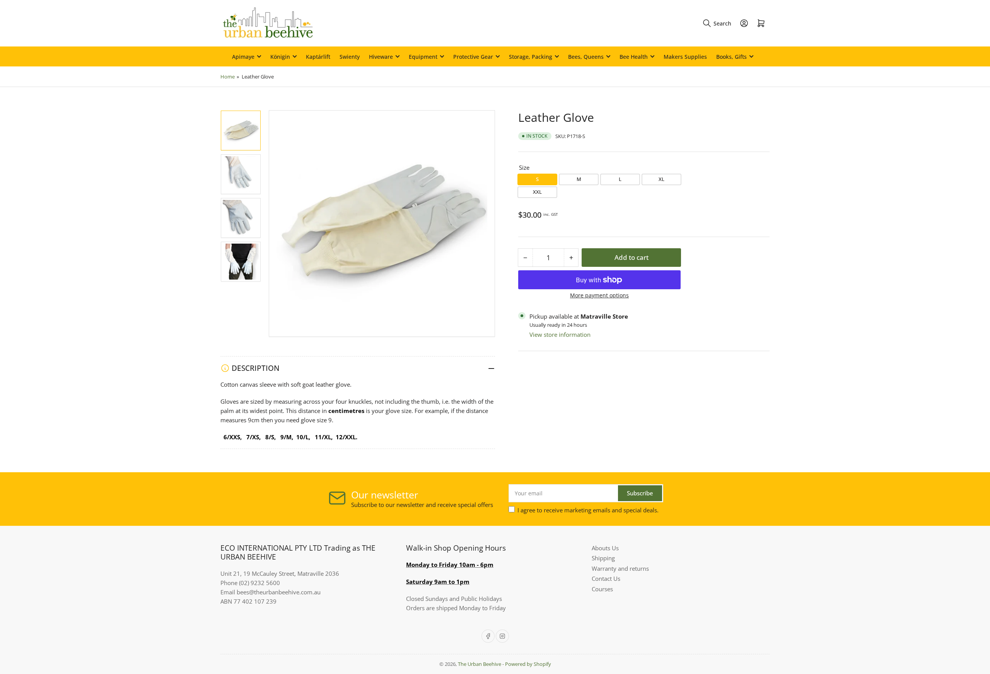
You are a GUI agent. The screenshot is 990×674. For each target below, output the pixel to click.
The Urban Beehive (479, 663)
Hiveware (381, 56)
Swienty (350, 56)
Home (227, 76)
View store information (560, 334)
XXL (537, 191)
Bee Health (634, 56)
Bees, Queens (586, 56)
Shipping (603, 558)
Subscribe (640, 493)
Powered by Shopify (528, 663)
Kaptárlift (318, 56)
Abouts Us (605, 548)
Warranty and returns (620, 568)
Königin (280, 56)
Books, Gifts (731, 56)
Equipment (423, 56)
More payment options (599, 295)
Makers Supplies (685, 56)
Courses (602, 589)
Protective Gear (473, 56)
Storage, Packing (530, 56)
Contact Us (606, 578)
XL (661, 179)
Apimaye (243, 56)
